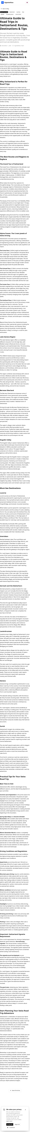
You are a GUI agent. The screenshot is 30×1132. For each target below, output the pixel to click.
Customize (12, 1127)
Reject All (17, 1124)
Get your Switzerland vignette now (10, 995)
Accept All (9, 1124)
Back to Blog (6, 8)
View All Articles (16, 1090)
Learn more (9, 1121)
